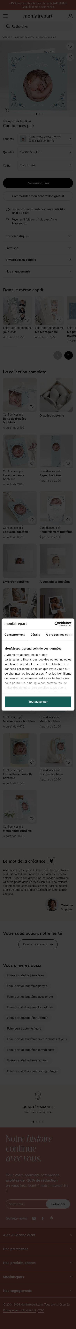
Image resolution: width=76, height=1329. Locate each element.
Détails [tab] (35, 634)
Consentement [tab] (14, 634)
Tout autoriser (38, 701)
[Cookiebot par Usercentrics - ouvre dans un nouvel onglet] (55, 623)
